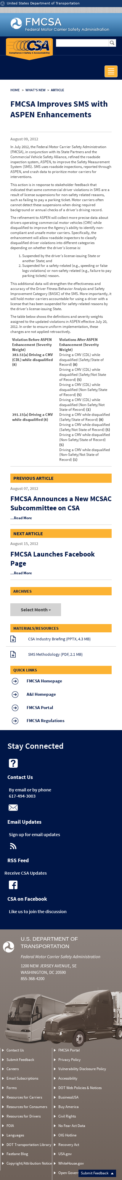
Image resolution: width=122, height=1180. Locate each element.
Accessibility (67, 1078)
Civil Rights (67, 1116)
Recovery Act (68, 1144)
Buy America (68, 1106)
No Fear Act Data (71, 1125)
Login (41, 42)
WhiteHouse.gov (71, 1163)
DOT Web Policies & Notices (80, 1087)
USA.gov (65, 1153)
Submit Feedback (95, 1173)
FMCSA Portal (69, 1050)
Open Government (73, 1172)
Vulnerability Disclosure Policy (82, 1068)
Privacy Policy (69, 1059)
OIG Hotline (67, 1135)
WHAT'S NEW (35, 90)
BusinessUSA (68, 1097)
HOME (15, 90)
